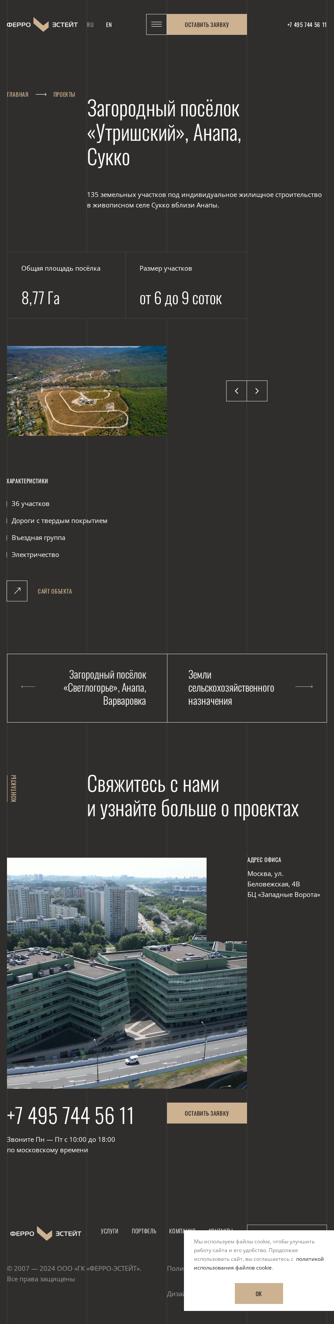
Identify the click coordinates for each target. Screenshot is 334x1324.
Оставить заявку (207, 24)
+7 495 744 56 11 (71, 1115)
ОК (259, 1293)
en (109, 24)
